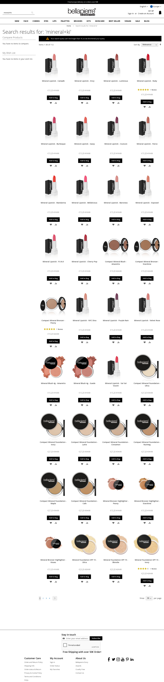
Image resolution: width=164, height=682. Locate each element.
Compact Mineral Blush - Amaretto (116, 262)
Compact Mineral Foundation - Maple (53, 502)
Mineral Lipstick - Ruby (147, 81)
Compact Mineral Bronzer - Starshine (147, 262)
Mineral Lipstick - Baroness (116, 202)
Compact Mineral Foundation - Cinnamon (115, 443)
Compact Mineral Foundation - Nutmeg (147, 443)
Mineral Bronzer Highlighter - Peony (116, 502)
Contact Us (80, 673)
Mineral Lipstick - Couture (115, 144)
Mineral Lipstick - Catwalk (53, 81)
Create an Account (146, 13)
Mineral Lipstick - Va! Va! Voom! (116, 384)
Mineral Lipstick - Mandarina (53, 202)
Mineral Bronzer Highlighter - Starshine (147, 502)
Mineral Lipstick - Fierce (147, 144)
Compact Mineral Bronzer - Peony (53, 321)
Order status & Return (32, 669)
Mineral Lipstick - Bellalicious (84, 202)
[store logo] (82, 12)
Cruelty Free (80, 669)
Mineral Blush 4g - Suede (84, 383)
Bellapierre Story (82, 662)
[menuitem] (17, 21)
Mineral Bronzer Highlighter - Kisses (53, 561)
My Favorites (55, 669)
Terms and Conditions (32, 676)
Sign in (52, 662)
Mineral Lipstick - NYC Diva (84, 320)
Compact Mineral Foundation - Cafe (84, 502)
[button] (155, 6)
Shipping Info (29, 666)
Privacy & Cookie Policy (33, 673)
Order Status (55, 666)
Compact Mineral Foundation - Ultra (147, 384)
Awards (78, 666)
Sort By (137, 44)
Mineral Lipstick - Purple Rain (116, 320)
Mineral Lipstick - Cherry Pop (84, 261)
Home (69, 26)
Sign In (131, 13)
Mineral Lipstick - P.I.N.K (53, 261)
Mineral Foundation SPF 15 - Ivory (147, 561)
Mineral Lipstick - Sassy (84, 144)
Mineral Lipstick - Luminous (116, 81)
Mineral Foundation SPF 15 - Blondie (116, 561)
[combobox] (19, 13)
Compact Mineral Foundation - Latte (84, 443)
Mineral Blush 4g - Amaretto (53, 383)
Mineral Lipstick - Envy (84, 81)
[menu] (82, 21)
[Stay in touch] (78, 638)
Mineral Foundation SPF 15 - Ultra (84, 561)
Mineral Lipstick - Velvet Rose (147, 320)
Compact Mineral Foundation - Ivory (53, 443)
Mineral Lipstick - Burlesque (53, 144)
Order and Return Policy (33, 662)
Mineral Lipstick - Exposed (147, 202)
